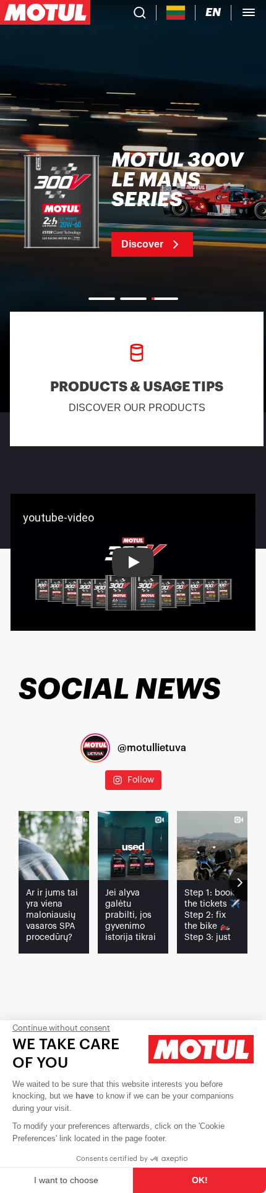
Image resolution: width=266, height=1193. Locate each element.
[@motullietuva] (95, 748)
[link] (133, 203)
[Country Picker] (176, 13)
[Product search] (140, 12)
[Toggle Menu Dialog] (248, 12)
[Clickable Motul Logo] (45, 12)
